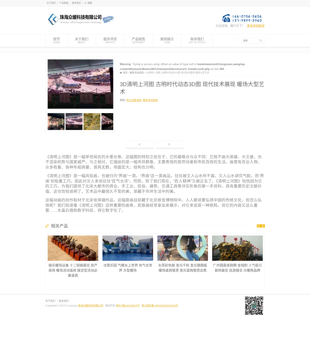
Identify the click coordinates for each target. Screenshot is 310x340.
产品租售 (64, 3)
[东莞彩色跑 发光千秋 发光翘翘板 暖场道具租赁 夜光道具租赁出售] (182, 235)
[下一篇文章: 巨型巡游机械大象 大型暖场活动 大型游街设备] (170, 145)
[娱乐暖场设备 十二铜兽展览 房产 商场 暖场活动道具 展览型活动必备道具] (73, 235)
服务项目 (110, 40)
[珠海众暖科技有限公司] (80, 26)
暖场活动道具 (150, 100)
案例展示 (167, 40)
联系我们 (76, 3)
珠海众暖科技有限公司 (90, 305)
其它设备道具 (134, 100)
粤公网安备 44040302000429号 (160, 305)
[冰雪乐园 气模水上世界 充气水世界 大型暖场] (128, 235)
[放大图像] (80, 59)
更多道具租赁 (256, 25)
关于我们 (51, 3)
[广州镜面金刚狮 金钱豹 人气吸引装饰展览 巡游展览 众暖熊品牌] (237, 235)
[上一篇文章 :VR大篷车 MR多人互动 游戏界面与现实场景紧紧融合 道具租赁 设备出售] (140, 145)
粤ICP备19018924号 (128, 305)
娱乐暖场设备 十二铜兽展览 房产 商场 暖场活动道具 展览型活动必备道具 (73, 270)
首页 (56, 40)
